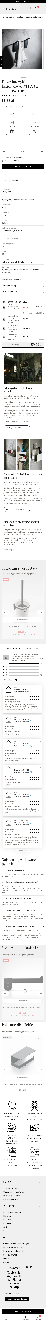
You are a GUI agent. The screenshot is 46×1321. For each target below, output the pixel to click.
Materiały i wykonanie (13, 1251)
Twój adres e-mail (12, 1293)
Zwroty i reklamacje (12, 1188)
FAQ (5, 1231)
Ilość (3, 147)
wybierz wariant (39, 308)
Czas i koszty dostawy (13, 1192)
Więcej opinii (23, 851)
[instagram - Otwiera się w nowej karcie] (31, 1267)
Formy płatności (11, 1199)
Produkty (19, 17)
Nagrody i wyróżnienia (14, 1247)
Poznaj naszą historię (15, 428)
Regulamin (8, 1216)
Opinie (6, 1227)
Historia (7, 1258)
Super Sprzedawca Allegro (16, 1244)
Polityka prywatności (13, 1212)
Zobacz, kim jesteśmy (15, 509)
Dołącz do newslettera (17, 1299)
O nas (6, 1262)
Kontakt (7, 1223)
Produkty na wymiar (13, 1195)
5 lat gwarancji (10, 1255)
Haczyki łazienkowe (34, 17)
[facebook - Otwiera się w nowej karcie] (27, 1267)
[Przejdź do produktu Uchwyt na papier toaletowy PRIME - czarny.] (22, 1058)
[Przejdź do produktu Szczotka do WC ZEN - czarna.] (22, 600)
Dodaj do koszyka (23, 166)
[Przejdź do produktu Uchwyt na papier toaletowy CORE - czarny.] (22, 981)
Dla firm (7, 1220)
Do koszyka (23, 619)
